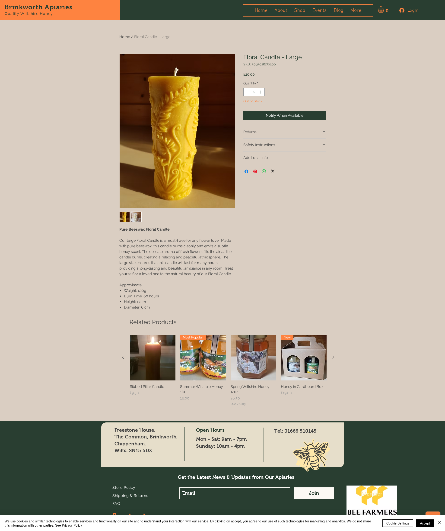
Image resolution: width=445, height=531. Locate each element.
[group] (228, 370)
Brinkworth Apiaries (39, 7)
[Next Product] (333, 357)
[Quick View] (152, 357)
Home (124, 37)
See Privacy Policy (68, 525)
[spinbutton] (254, 92)
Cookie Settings (397, 523)
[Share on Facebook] (246, 171)
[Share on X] (273, 171)
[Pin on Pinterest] (255, 171)
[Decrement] (247, 92)
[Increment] (261, 92)
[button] (384, 9)
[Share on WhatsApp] (264, 171)
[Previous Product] (123, 357)
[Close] (439, 523)
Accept (425, 523)
